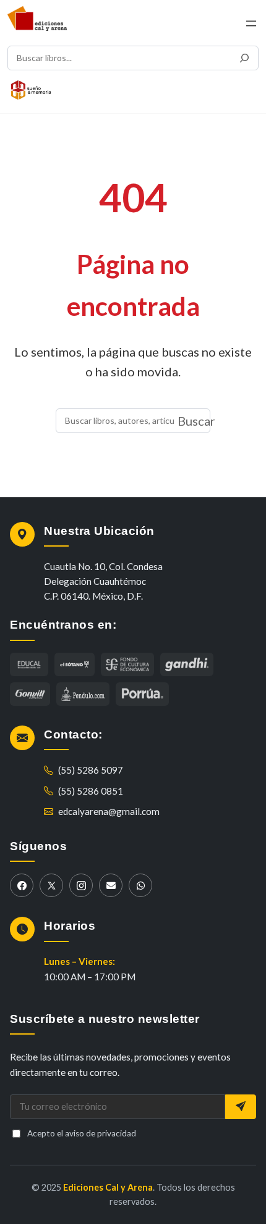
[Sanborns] (82, 694)
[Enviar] (240, 1106)
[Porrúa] (142, 694)
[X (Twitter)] (51, 885)
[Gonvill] (30, 694)
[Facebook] (21, 885)
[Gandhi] (186, 664)
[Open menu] (251, 23)
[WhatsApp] (140, 885)
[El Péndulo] (127, 664)
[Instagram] (81, 885)
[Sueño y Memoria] (30, 90)
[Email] (110, 885)
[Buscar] (244, 58)
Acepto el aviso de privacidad (81, 1133)
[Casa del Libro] (74, 664)
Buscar (196, 420)
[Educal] (29, 664)
